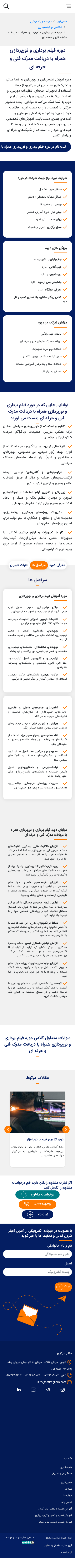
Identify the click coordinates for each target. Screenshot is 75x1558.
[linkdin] (19, 1390)
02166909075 (32, 1375)
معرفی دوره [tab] (57, 565)
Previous (66, 1129)
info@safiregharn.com (52, 1382)
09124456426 (13, 1375)
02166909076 (51, 1375)
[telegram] (48, 1390)
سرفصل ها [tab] (39, 565)
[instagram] (62, 1390)
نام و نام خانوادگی (59, 1245)
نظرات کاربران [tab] (19, 565)
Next (8, 1129)
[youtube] (33, 1390)
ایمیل (68, 1263)
